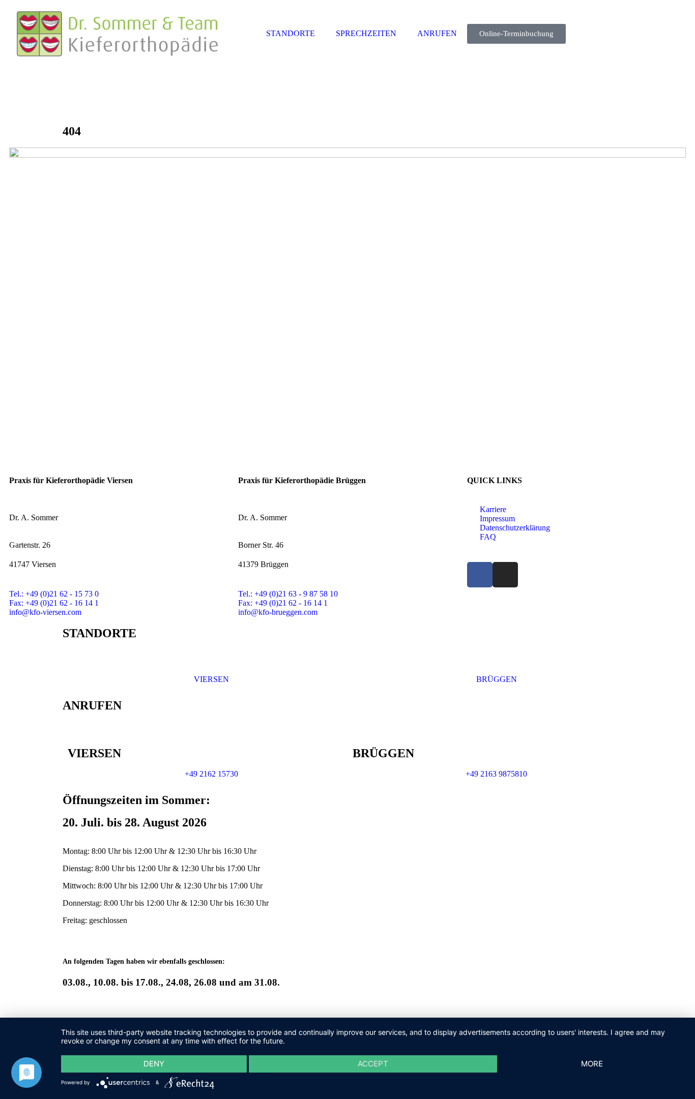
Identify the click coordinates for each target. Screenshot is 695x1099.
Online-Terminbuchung (516, 33)
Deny (153, 1063)
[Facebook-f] (480, 574)
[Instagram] (505, 574)
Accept (373, 1063)
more (592, 1063)
